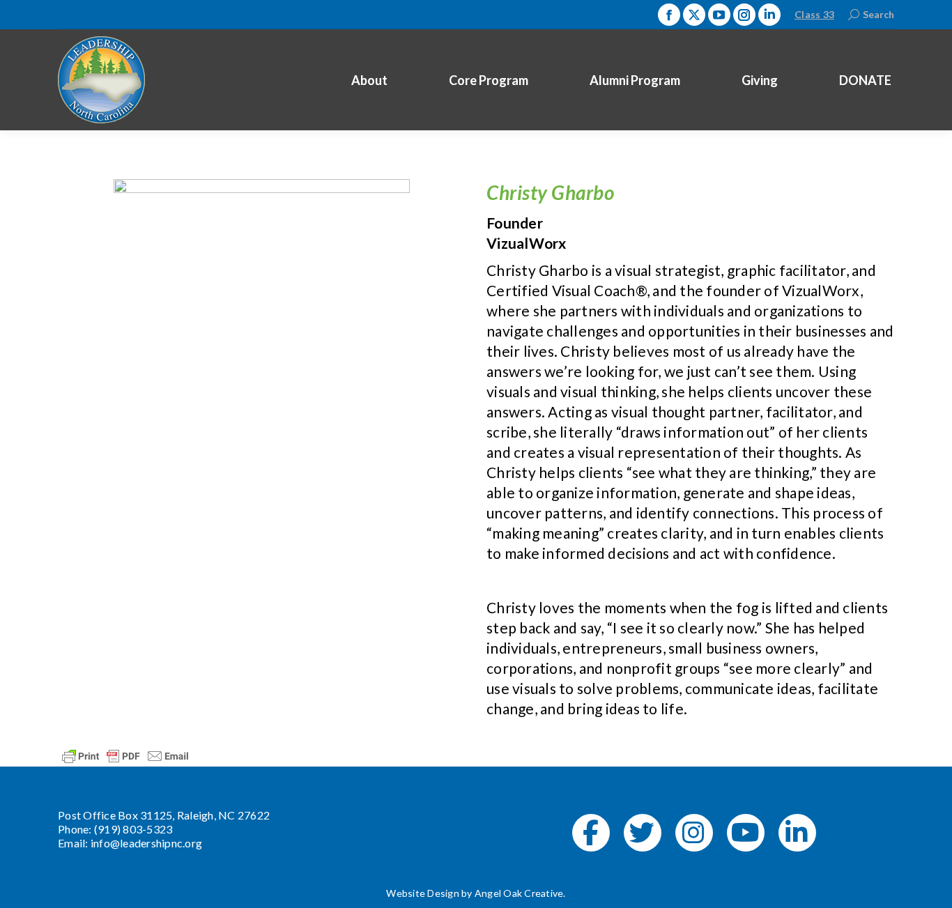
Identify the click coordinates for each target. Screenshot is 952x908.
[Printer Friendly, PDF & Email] (125, 755)
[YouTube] (746, 833)
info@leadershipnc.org (146, 842)
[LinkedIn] (797, 833)
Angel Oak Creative (519, 893)
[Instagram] (694, 833)
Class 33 (814, 14)
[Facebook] (591, 833)
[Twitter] (642, 833)
